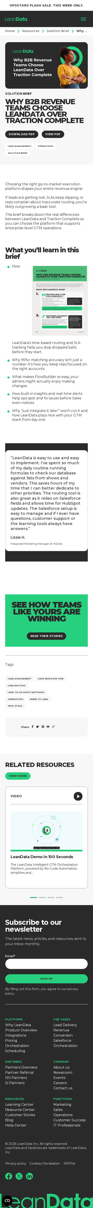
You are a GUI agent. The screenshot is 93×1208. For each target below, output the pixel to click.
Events (59, 1078)
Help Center (16, 1125)
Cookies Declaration (45, 1163)
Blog (9, 1120)
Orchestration (17, 1046)
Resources (14, 1099)
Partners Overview (21, 1067)
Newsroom (62, 1072)
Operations (62, 1115)
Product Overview (21, 1030)
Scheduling (15, 1051)
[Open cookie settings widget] (7, 1200)
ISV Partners (16, 1078)
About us (61, 1067)
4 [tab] (59, 897)
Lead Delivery (65, 1025)
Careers (60, 1083)
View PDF (52, 134)
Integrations (15, 1035)
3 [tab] (50, 897)
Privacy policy (15, 1163)
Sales (57, 1110)
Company (61, 1061)
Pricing (11, 1040)
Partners (13, 1061)
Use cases (61, 1019)
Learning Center (19, 1104)
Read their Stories (46, 636)
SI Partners (14, 1083)
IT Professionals (66, 1125)
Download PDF (22, 134)
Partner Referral (19, 1072)
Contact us (62, 1088)
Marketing (62, 1104)
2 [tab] (42, 897)
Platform (14, 1019)
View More (18, 776)
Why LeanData (18, 1025)
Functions (62, 1099)
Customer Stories (20, 1115)
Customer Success (69, 1120)
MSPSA (69, 1163)
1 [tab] (33, 897)
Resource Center (20, 1110)
